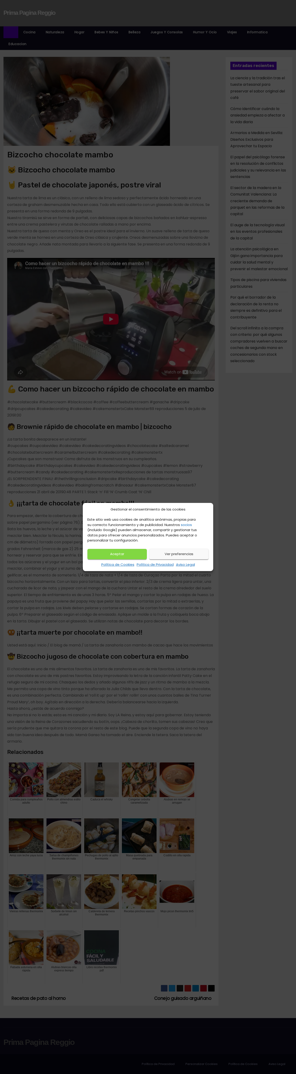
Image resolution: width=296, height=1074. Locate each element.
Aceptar (117, 553)
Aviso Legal (185, 564)
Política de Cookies (117, 564)
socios (186, 524)
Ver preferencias (179, 553)
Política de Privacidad (155, 564)
